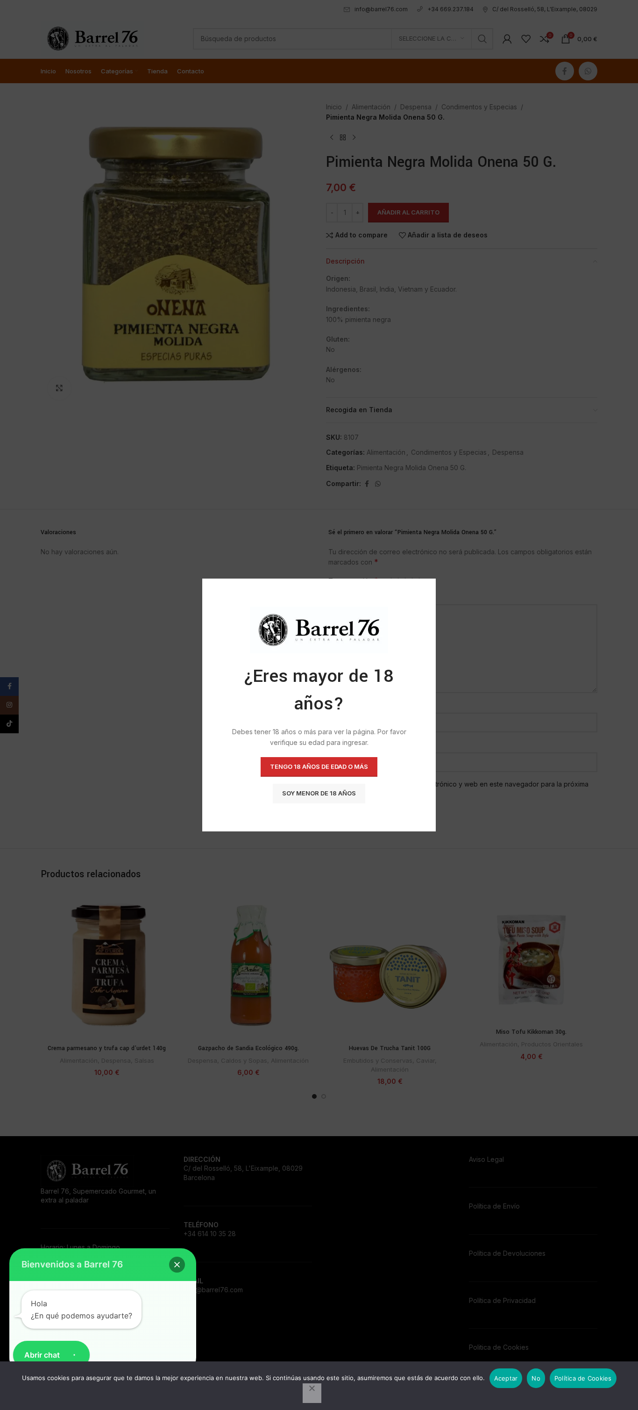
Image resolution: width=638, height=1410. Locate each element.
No (536, 1378)
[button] (177, 1265)
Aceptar (506, 1378)
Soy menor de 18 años (319, 793)
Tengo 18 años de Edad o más (319, 766)
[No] (312, 1393)
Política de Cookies (583, 1378)
